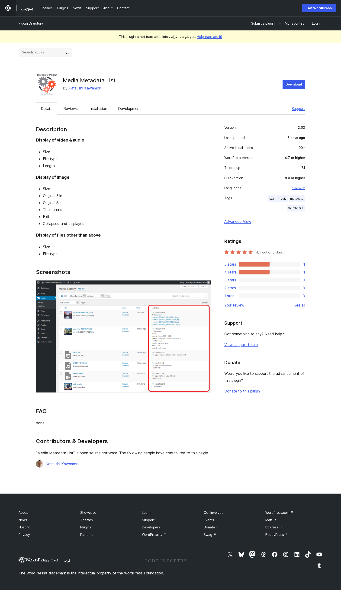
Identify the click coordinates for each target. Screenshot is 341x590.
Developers (151, 527)
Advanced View (237, 221)
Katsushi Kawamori (85, 88)
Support (298, 108)
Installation (98, 108)
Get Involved (214, 512)
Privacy (24, 535)
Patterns (86, 535)
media (282, 198)
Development (129, 108)
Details (46, 108)
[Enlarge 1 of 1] (204, 286)
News (23, 520)
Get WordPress (319, 8)
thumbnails (295, 208)
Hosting (24, 527)
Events (209, 520)
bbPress (273, 527)
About (23, 512)
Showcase (88, 512)
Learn (146, 512)
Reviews (70, 108)
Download (294, 84)
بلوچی (67, 560)
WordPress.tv (154, 535)
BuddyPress (276, 535)
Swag (210, 535)
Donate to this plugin (242, 391)
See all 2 (298, 188)
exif (271, 198)
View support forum (241, 344)
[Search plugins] (67, 52)
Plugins (85, 527)
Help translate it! (209, 37)
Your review (234, 305)
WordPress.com (279, 512)
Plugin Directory (31, 23)
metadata (296, 198)
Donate (211, 527)
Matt (270, 520)
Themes (86, 520)
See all (299, 305)
